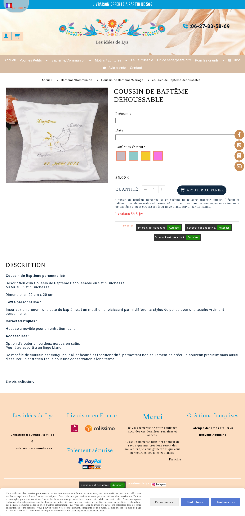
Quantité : (128, 189)
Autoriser (174, 227)
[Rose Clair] (158, 156)
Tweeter (128, 225)
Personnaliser (164, 502)
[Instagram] (239, 145)
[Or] (145, 156)
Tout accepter (226, 502)
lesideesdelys (138, 483)
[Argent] (121, 156)
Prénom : (123, 113)
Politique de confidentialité (88, 510)
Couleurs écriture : (131, 147)
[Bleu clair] (133, 156)
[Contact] (239, 166)
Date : (120, 130)
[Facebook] (239, 134)
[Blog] (239, 156)
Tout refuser (195, 502)
